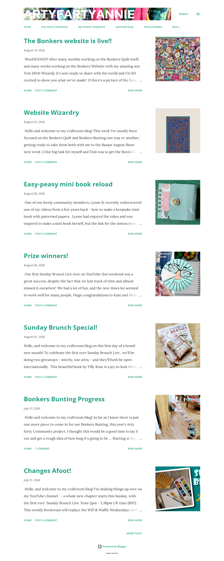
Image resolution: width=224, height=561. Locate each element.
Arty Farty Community (54, 26)
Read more (135, 90)
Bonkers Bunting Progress (64, 399)
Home (27, 26)
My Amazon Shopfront (91, 26)
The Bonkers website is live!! (68, 41)
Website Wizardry (51, 112)
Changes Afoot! (47, 470)
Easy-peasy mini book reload (68, 184)
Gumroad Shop (124, 26)
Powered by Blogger (114, 546)
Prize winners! (46, 255)
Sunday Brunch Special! (60, 327)
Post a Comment (46, 90)
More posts (134, 533)
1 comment (42, 448)
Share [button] (28, 90)
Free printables (153, 26)
